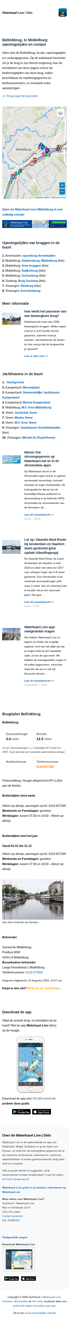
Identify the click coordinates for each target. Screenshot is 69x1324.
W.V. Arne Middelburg (36, 407)
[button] (17, 173)
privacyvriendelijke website (40, 1313)
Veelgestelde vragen (15, 1237)
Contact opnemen (12, 1216)
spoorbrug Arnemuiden (39, 255)
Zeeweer (7, 1301)
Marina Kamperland (36, 402)
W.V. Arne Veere (25, 422)
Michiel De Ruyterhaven (38, 437)
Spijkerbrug (30, 270)
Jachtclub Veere (26, 412)
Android (46, 1098)
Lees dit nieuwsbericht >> (39, 514)
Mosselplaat (31, 387)
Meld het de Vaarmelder (43, 988)
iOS (35, 1098)
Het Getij (37, 1301)
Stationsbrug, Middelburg (39, 260)
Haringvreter (15, 382)
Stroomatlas (21, 1301)
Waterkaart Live (52, 1297)
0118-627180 (45, 766)
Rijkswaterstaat (58, 197)
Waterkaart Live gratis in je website (24, 1187)
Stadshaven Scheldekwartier (41, 427)
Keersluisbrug (30, 290)
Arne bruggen (31, 265)
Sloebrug (27, 285)
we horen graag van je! (15, 1179)
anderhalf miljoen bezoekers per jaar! (34, 1305)
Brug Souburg (28, 280)
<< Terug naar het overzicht (20, 96)
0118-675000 (34, 972)
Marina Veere (24, 417)
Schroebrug (30, 275)
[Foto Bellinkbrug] (32, 897)
